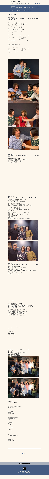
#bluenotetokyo (17, 218)
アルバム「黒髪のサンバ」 (11, 7)
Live (27, 7)
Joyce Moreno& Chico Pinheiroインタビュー (13, 10)
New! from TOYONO (12, 14)
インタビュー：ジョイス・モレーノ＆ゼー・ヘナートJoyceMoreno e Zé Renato (23, 197)
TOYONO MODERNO (14, 1)
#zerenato (14, 218)
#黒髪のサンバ (28, 218)
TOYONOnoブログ (21, 7)
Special (21, 10)
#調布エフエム (24, 218)
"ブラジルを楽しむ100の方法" (35, 7)
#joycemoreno (11, 218)
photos (25, 7)
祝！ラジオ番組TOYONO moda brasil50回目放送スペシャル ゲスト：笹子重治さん (24, 264)
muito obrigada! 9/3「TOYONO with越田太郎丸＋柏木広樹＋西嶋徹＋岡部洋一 (23, 301)
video (29, 7)
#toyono (9, 218)
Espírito (17, 7)
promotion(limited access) (26, 10)
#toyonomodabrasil (21, 218)
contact (31, 10)
